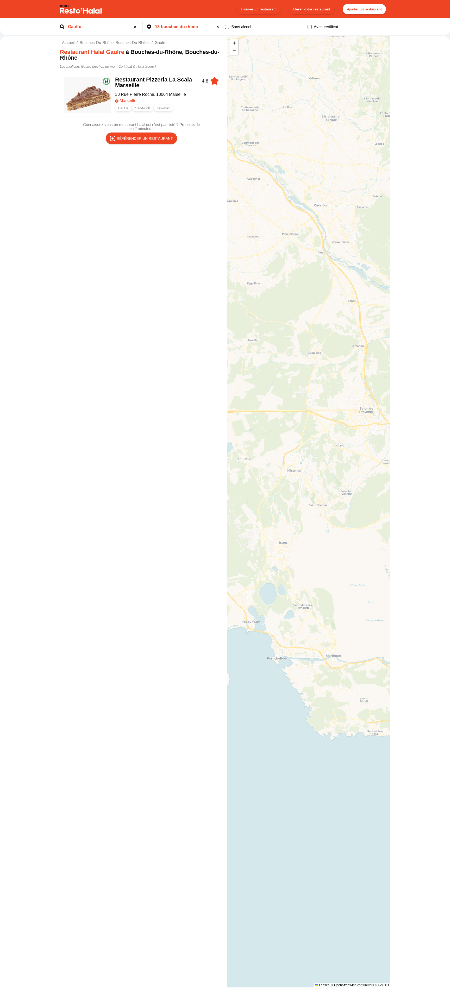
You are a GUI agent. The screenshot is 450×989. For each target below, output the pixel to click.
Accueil (68, 42)
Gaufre (160, 42)
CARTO (383, 985)
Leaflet (323, 985)
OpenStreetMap (345, 985)
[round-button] (136, 27)
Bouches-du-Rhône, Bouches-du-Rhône (114, 42)
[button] (234, 43)
